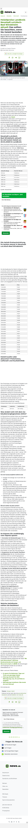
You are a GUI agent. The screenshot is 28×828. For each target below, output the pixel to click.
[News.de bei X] (16, 822)
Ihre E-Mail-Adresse (6, 199)
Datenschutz (6, 775)
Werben (4, 783)
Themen (4, 797)
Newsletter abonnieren (11, 754)
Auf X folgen (7, 748)
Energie (9, 691)
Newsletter (5, 789)
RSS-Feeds (5, 794)
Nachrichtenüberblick (8, 800)
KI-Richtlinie (5, 808)
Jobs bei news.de (7, 805)
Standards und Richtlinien (9, 778)
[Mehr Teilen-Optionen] (19, 57)
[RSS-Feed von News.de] (18, 822)
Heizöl (12, 691)
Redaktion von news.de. (17, 695)
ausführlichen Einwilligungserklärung (12, 727)
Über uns (5, 786)
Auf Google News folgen (11, 751)
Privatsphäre (6, 810)
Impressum (5, 772)
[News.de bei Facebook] (14, 822)
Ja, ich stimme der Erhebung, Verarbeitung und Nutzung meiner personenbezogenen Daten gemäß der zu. (13, 725)
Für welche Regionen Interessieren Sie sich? (12, 206)
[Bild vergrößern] (27, 62)
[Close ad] (1, 8)
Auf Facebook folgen (10, 745)
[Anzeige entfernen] (27, 823)
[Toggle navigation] (25, 12)
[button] (14, 53)
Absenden (6, 233)
